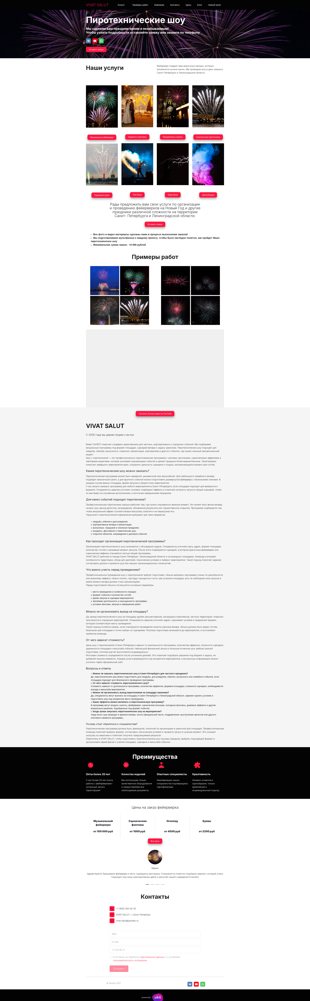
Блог (199, 4)
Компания (159, 4)
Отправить (119, 968)
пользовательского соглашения (130, 960)
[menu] (168, 4)
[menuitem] (122, 4)
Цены (188, 4)
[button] (122, 4)
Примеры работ (140, 4)
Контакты (175, 4)
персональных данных (152, 957)
